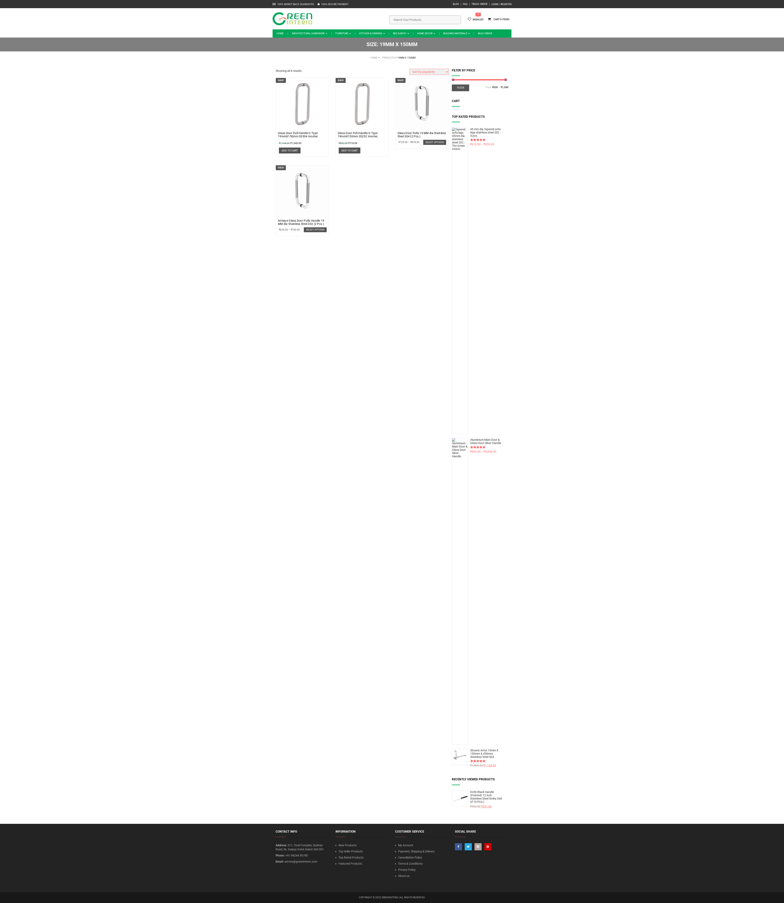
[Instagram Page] (478, 846)
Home (280, 33)
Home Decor (425, 33)
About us (404, 875)
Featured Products (350, 863)
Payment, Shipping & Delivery (416, 851)
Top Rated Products (351, 857)
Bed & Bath (400, 33)
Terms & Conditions (410, 863)
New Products (347, 845)
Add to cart (290, 150)
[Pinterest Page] (487, 846)
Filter (460, 87)
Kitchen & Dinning (371, 33)
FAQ (465, 4)
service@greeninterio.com (300, 861)
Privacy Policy (407, 869)
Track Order (479, 4)
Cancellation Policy (410, 857)
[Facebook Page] (458, 846)
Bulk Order (485, 33)
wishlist (478, 19)
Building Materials (455, 33)
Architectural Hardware (308, 33)
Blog (456, 4)
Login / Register (501, 4)
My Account (405, 845)
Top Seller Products (351, 851)
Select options (434, 142)
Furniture (342, 33)
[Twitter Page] (468, 846)
